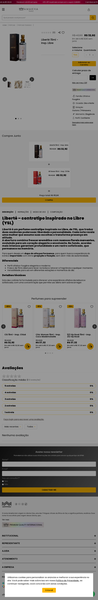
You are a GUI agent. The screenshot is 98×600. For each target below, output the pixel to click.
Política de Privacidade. (67, 580)
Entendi (49, 590)
